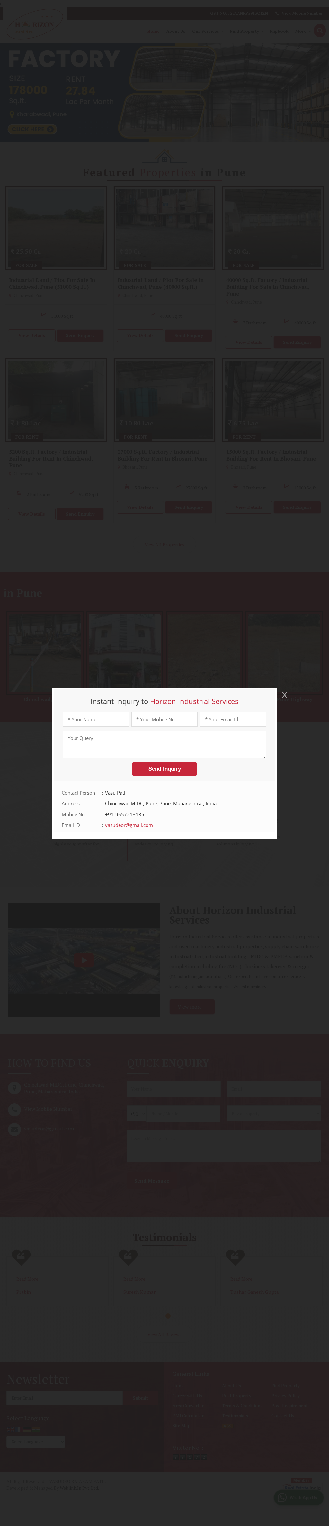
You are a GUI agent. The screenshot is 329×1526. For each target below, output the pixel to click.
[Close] (284, 695)
